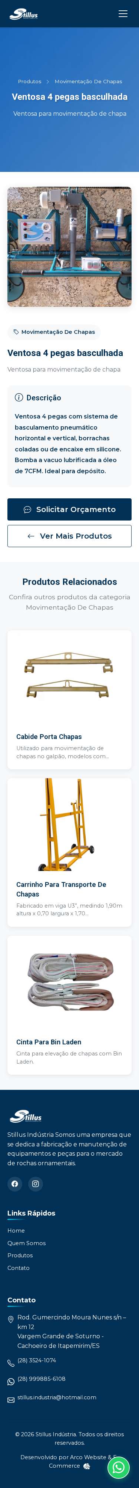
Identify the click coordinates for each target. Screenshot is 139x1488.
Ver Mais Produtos (75, 536)
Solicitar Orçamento (75, 509)
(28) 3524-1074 (36, 1360)
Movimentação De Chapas (88, 81)
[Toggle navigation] (123, 13)
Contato (18, 1268)
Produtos (29, 81)
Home (16, 1230)
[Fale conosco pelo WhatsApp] (118, 1468)
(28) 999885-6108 (41, 1379)
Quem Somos (26, 1243)
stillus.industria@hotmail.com (56, 1397)
